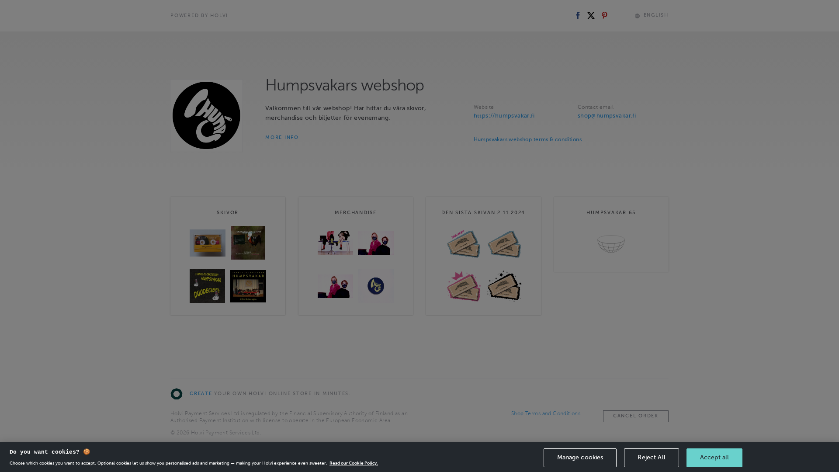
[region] (419, 457)
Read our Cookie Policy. (353, 463)
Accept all (714, 457)
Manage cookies (580, 457)
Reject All (651, 457)
